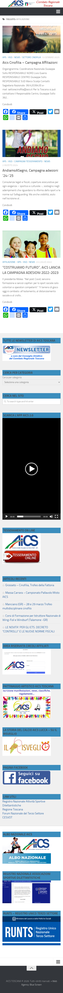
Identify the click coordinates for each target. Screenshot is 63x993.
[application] (31, 469)
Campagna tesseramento (28, 161)
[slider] (29, 516)
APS (4, 57)
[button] (31, 469)
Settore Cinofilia (31, 57)
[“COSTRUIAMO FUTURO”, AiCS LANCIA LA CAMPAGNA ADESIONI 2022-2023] (31, 244)
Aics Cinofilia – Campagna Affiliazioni (30, 63)
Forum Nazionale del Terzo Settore (23, 813)
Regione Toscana (12, 809)
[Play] (6, 516)
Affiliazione (8, 262)
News (17, 57)
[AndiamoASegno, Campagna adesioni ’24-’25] (31, 143)
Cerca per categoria (11, 377)
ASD (10, 57)
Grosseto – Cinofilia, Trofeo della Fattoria (29, 585)
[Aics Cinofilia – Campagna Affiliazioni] (31, 39)
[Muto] (51, 516)
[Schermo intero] (56, 516)
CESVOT (7, 817)
